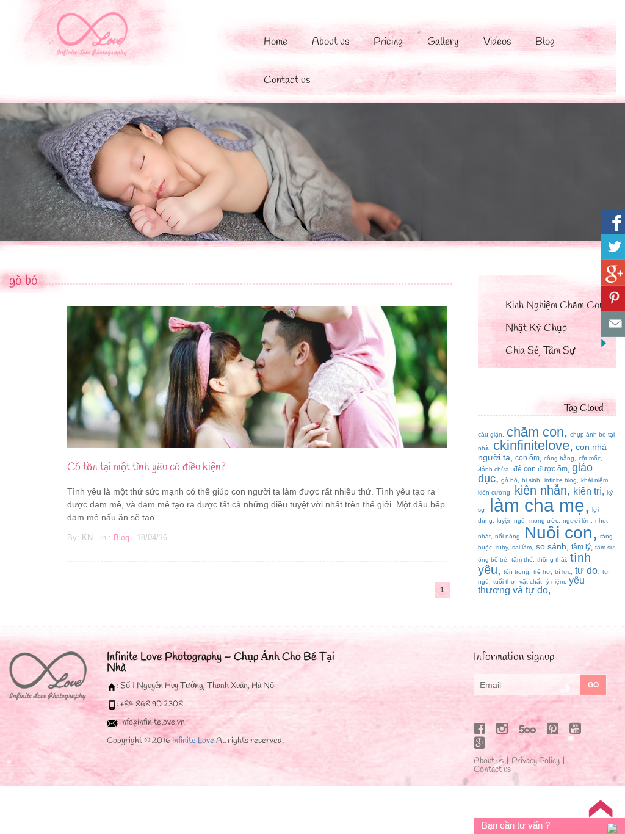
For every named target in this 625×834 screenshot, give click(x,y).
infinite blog (560, 480)
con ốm (527, 458)
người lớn (577, 520)
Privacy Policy (535, 761)
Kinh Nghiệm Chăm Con (554, 306)
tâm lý (581, 547)
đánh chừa (493, 469)
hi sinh (531, 480)
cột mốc (590, 458)
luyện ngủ (511, 520)
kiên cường (494, 492)
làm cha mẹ (537, 505)
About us (330, 42)
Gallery (443, 42)
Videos (497, 42)
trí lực (563, 571)
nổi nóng (507, 536)
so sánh (551, 546)
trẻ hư (542, 571)
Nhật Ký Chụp (536, 328)
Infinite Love (193, 741)
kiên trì (587, 491)
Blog (545, 42)
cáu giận (490, 434)
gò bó (23, 281)
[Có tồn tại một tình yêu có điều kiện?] (257, 376)
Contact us (287, 80)
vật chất (530, 581)
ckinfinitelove (531, 445)
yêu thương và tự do (531, 585)
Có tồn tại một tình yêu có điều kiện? (146, 467)
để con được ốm (540, 469)
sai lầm (522, 547)
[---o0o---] (48, 675)
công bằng (559, 458)
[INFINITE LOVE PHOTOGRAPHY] (104, 32)
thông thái (551, 559)
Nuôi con (558, 532)
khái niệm (594, 480)
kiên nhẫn (541, 490)
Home (275, 42)
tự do (586, 570)
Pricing (388, 42)
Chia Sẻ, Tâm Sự (540, 351)
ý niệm (555, 581)
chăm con (535, 432)
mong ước (543, 520)
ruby (502, 547)
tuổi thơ (504, 581)
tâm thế (522, 559)
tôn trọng (516, 571)
